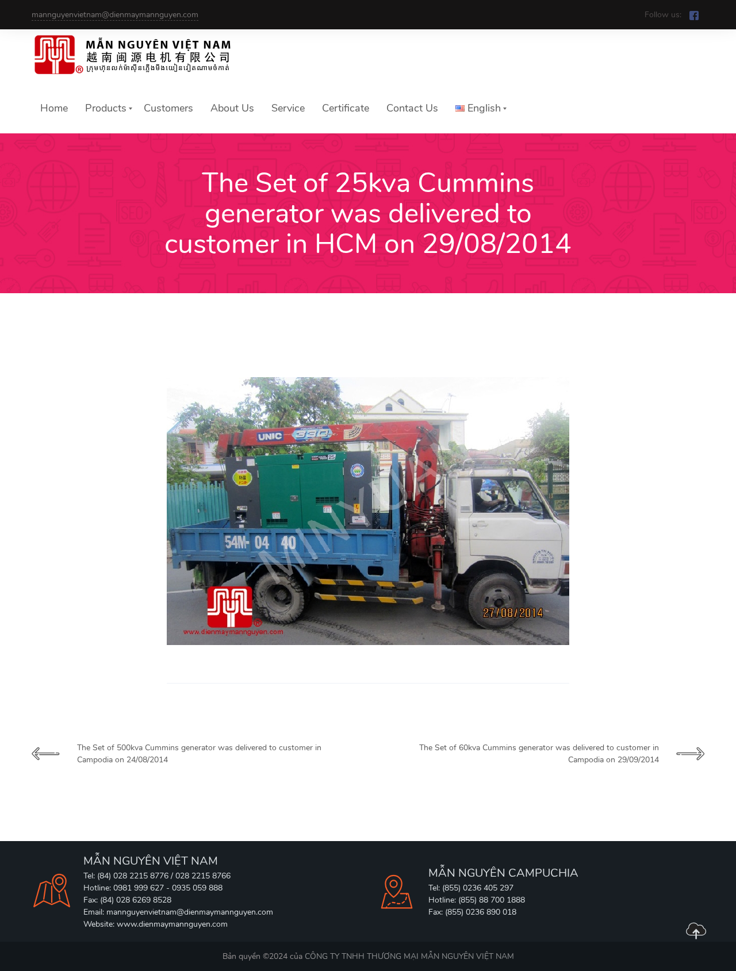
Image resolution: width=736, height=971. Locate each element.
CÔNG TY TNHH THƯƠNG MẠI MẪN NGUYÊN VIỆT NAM (409, 956)
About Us (232, 108)
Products (105, 108)
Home (54, 108)
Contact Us (412, 108)
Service (288, 108)
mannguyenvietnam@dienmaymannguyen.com (115, 14)
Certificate (345, 108)
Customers (168, 108)
